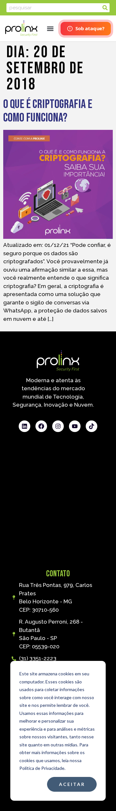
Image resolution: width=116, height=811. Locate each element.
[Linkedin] (24, 426)
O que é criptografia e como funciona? (47, 111)
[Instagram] (58, 426)
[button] (50, 28)
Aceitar (72, 784)
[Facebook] (41, 426)
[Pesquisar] (105, 7)
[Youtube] (75, 426)
